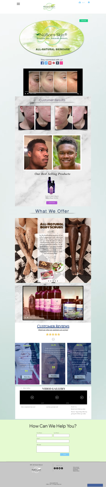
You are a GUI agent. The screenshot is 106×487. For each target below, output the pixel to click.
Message (39, 444)
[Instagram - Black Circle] (57, 468)
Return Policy (76, 470)
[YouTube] (49, 62)
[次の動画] (89, 397)
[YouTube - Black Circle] (60, 468)
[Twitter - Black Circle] (62, 468)
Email (38, 438)
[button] (89, 2)
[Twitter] (46, 62)
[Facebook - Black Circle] (55, 468)
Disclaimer (75, 469)
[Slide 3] (55, 280)
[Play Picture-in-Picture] (78, 94)
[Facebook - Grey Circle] (53, 339)
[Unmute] (28, 94)
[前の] (17, 250)
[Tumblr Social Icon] (57, 62)
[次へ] (88, 250)
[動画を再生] (32, 397)
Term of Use (76, 467)
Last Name (56, 432)
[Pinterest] (53, 62)
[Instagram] (61, 62)
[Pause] (25, 94)
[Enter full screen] (81, 94)
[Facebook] (42, 62)
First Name (39, 432)
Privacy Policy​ (76, 468)
